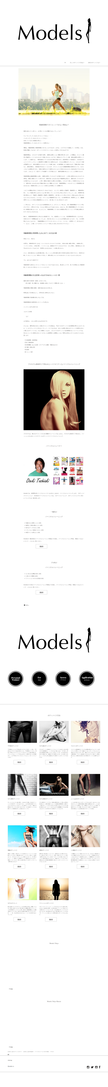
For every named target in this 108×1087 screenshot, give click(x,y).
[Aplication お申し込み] (89, 679)
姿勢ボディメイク (44, 850)
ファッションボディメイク (46, 903)
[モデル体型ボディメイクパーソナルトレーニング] (54, 785)
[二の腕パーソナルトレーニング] (85, 836)
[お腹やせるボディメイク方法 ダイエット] (85, 732)
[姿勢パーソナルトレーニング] (54, 836)
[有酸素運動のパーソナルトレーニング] (54, 32)
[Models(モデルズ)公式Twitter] (92, 1067)
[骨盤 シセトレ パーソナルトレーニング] (22, 836)
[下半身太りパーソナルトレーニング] (22, 732)
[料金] (42, 679)
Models (10, 1066)
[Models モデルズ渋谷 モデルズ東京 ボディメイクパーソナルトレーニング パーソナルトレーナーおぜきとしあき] (99, 1067)
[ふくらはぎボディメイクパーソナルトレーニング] (85, 785)
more (41, 546)
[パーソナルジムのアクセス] (65, 679)
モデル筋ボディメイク (45, 746)
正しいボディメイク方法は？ (78, 62)
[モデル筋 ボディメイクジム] (54, 732)
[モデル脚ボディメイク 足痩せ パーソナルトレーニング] (22, 785)
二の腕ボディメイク (76, 850)
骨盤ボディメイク (12, 850)
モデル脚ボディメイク (14, 799)
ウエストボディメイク (77, 746)
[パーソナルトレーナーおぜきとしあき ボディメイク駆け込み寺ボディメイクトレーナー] (18, 679)
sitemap (10, 1060)
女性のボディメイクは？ (95, 62)
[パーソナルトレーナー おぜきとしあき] (96, 1067)
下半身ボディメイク (13, 746)
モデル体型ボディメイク (45, 799)
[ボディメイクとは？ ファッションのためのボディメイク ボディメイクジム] (54, 889)
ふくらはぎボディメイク (77, 799)
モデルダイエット (12, 903)
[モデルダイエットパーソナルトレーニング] (22, 889)
